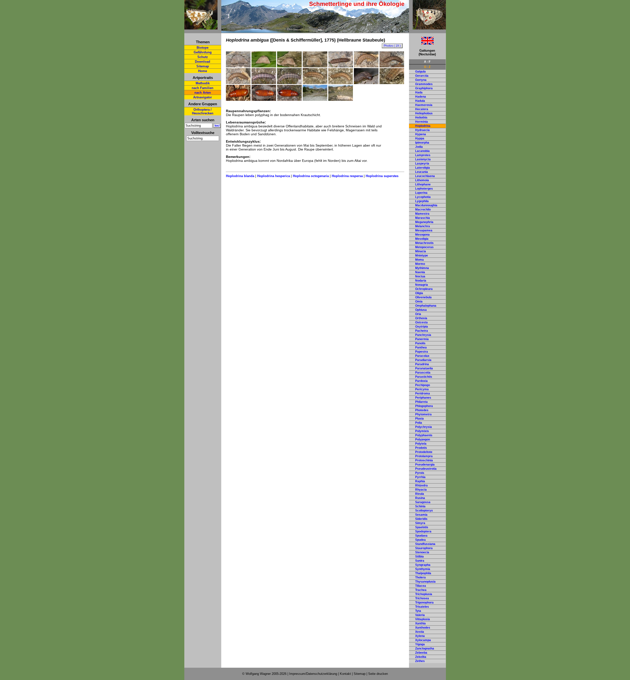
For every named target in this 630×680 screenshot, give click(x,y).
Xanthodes (422, 627)
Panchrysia (423, 335)
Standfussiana (425, 544)
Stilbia (419, 556)
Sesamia (421, 514)
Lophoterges (424, 188)
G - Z (427, 67)
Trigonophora (424, 602)
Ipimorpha (422, 142)
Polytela (420, 443)
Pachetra (421, 330)
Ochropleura (424, 289)
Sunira (419, 560)
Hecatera (421, 109)
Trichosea (422, 598)
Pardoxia (421, 381)
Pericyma (422, 389)
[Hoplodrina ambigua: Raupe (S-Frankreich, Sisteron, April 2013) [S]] (289, 83)
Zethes (420, 661)
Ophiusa (421, 310)
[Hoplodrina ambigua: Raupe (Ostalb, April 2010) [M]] (340, 66)
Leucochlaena (425, 176)
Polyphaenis (423, 435)
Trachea (420, 590)
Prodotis (421, 448)
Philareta (421, 402)
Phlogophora (424, 406)
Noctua (420, 276)
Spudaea (421, 535)
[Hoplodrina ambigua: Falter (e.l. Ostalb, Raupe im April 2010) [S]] (238, 66)
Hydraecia (422, 130)
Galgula (420, 71)
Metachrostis (424, 243)
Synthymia (422, 569)
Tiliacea (420, 586)
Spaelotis (421, 527)
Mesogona (422, 234)
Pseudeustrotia (426, 468)
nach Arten (202, 92)
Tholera (420, 577)
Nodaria (420, 280)
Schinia (420, 506)
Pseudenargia (425, 464)
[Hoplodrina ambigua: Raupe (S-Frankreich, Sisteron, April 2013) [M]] (264, 83)
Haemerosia (423, 105)
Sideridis (421, 519)
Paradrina (422, 364)
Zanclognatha (424, 648)
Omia (419, 301)
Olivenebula (423, 297)
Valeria (420, 615)
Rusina (420, 498)
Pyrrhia (420, 477)
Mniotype (421, 255)
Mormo (420, 264)
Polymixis (422, 431)
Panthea (421, 347)
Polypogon (422, 439)
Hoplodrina (422, 126)
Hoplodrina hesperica (273, 176)
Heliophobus (424, 113)
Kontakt (345, 674)
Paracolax (422, 356)
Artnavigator (202, 97)
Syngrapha (422, 565)
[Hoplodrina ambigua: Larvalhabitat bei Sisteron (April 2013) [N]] (315, 100)
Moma (419, 259)
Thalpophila (423, 573)
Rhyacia (421, 489)
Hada (419, 92)
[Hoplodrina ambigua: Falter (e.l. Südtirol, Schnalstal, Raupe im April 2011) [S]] (315, 66)
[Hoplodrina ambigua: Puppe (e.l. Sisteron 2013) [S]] (264, 100)
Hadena (420, 96)
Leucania (421, 172)
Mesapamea (423, 230)
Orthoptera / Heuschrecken (202, 111)
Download (202, 61)
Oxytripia (421, 326)
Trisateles (422, 606)
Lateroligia (422, 167)
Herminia (421, 121)
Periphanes (423, 397)
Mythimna (422, 268)
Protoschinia (424, 460)
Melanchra (422, 226)
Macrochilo (423, 209)
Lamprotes (422, 155)
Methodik (203, 83)
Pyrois (419, 473)
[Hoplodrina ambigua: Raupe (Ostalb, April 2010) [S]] (366, 66)
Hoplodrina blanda (240, 176)
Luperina (421, 193)
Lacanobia (422, 151)
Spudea (420, 540)
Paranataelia (424, 368)
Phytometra (423, 414)
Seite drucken (378, 674)
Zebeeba (421, 652)
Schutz (202, 57)
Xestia (419, 632)
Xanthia (420, 623)
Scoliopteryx (424, 510)
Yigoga (420, 644)
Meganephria (424, 222)
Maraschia (422, 218)
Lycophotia (423, 197)
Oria (418, 314)
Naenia (420, 272)
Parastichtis (423, 376)
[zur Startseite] (201, 27)
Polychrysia (423, 427)
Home (202, 71)
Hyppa (419, 138)
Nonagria (421, 285)
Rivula (419, 494)
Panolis (420, 343)
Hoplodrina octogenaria (311, 176)
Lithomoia (422, 180)
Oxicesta (421, 322)
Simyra (420, 523)
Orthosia (421, 318)
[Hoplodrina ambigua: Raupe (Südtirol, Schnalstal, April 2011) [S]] (315, 83)
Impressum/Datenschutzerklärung (313, 674)
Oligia (419, 293)
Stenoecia (422, 552)
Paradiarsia (423, 360)
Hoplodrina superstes (382, 176)
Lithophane (423, 184)
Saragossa (422, 502)
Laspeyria (422, 163)
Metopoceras (424, 247)
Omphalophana (425, 305)
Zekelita (420, 657)
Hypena (420, 134)
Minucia (420, 251)
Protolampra (424, 456)
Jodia (419, 147)
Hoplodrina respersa (347, 176)
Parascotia (422, 372)
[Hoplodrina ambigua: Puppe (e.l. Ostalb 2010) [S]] (238, 100)
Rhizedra (421, 485)
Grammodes (424, 84)
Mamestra (422, 213)
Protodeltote (423, 452)
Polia (418, 422)
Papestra (421, 351)
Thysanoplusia (425, 581)
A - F (427, 61)
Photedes (421, 410)
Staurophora (424, 548)
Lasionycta (423, 159)
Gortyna (420, 80)
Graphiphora (424, 88)
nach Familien (202, 88)
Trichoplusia (423, 594)
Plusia (419, 418)
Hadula (420, 101)
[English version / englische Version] (421, 43)
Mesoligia (421, 239)
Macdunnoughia (426, 205)
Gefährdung (203, 52)
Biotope (202, 47)
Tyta (418, 611)
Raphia (420, 481)
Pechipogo (422, 385)
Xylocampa (423, 640)
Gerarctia (421, 75)
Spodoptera (423, 531)
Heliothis (421, 117)
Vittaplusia (422, 619)
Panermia (422, 339)
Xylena (420, 636)
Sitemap (202, 66)
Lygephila (422, 201)
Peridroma (422, 393)
